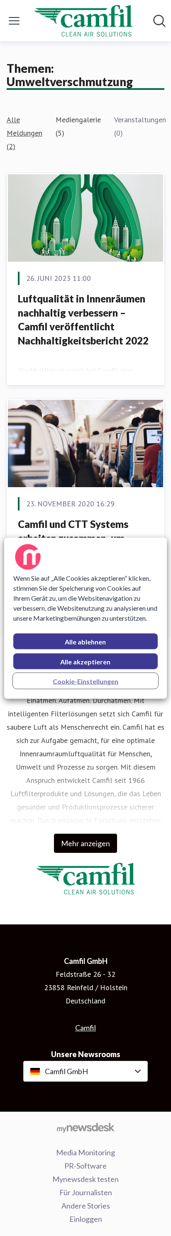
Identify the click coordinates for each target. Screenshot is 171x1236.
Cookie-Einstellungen (85, 681)
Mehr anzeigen (85, 843)
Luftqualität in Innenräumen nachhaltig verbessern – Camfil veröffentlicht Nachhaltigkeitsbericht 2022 (83, 319)
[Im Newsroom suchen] (159, 20)
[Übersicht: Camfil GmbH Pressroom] (83, 21)
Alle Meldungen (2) (24, 133)
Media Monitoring (85, 1152)
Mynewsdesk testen (85, 1179)
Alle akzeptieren (85, 661)
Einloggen (85, 1219)
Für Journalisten (85, 1192)
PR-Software (85, 1165)
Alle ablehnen (85, 641)
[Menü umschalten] (14, 21)
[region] (85, 618)
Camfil (85, 1027)
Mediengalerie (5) (78, 126)
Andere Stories (85, 1205)
